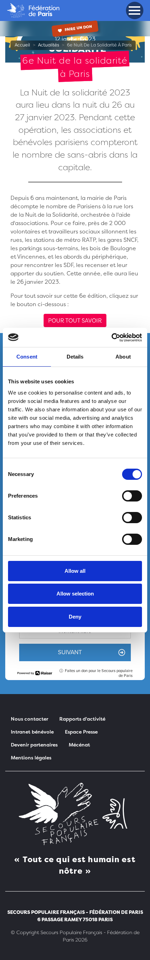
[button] (134, 10)
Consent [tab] (26, 357)
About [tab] (123, 357)
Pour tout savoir (75, 320)
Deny (75, 617)
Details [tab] (75, 357)
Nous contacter (29, 718)
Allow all (75, 571)
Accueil (22, 45)
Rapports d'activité (82, 718)
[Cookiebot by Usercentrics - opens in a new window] (111, 337)
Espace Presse (81, 731)
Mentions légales (31, 757)
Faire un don (78, 28)
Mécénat (79, 744)
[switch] (132, 495)
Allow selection (75, 594)
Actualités (48, 45)
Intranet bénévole (32, 731)
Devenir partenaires (34, 744)
